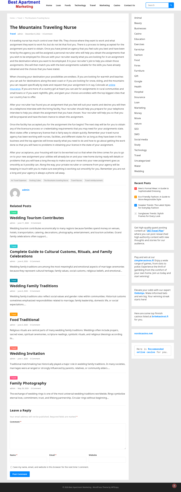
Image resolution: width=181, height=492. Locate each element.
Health (137, 86)
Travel (19, 18)
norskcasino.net (143, 333)
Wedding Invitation (27, 353)
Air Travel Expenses (18, 180)
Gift (136, 76)
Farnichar (139, 49)
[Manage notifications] (174, 486)
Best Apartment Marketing (80, 487)
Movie (137, 118)
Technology (140, 150)
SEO (136, 128)
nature (138, 123)
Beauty (138, 23)
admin (20, 34)
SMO (137, 134)
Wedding (139, 171)
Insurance (139, 97)
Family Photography (28, 383)
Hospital (138, 91)
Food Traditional (24, 319)
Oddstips (139, 293)
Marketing (140, 107)
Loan (137, 102)
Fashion (138, 54)
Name (13, 455)
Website (93, 455)
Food (137, 60)
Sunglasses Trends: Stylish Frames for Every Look (151, 215)
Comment (15, 421)
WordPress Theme (100, 487)
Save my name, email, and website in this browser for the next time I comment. (51, 467)
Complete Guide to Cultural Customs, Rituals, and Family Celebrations (61, 254)
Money (138, 113)
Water (137, 165)
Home (12, 18)
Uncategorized (142, 160)
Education (139, 39)
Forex (137, 65)
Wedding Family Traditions (34, 285)
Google (138, 81)
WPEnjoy (115, 487)
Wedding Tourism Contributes (37, 217)
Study (137, 144)
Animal (138, 17)
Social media (141, 139)
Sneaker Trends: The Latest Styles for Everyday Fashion (154, 206)
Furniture (139, 70)
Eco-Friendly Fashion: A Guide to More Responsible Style (154, 198)
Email (52, 455)
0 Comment (47, 34)
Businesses (140, 28)
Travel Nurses (76, 180)
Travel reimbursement (94, 180)
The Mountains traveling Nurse (56, 180)
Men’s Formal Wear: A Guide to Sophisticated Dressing (153, 190)
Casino (138, 33)
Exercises (139, 44)
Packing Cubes (35, 180)
